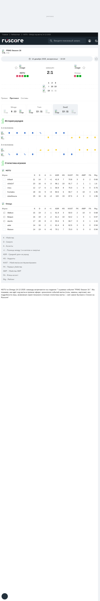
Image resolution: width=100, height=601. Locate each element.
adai (9, 225)
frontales (11, 192)
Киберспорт (15, 34)
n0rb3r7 (10, 184)
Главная (5, 34)
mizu (9, 188)
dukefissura (12, 196)
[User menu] (89, 40)
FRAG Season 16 (13, 50)
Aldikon (10, 213)
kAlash (10, 179)
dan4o (10, 221)
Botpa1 (10, 217)
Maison (10, 229)
